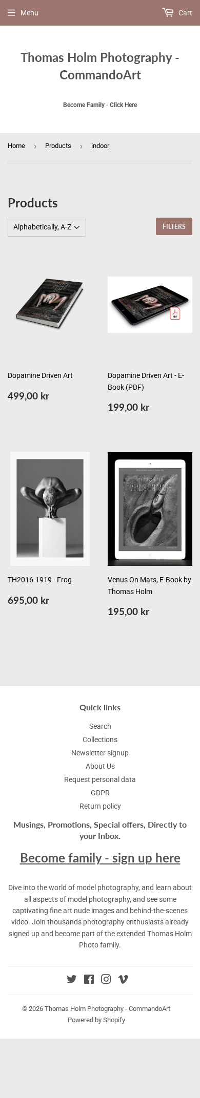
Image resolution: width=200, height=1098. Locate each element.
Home (16, 146)
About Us (100, 766)
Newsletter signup (100, 753)
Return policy (100, 806)
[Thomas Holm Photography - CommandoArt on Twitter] (72, 981)
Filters (174, 226)
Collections (100, 739)
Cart (184, 13)
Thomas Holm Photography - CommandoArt (100, 66)
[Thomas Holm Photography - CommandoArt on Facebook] (89, 981)
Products (58, 146)
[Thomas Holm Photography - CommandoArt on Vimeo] (123, 981)
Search (100, 726)
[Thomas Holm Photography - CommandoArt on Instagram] (106, 981)
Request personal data (100, 779)
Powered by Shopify (96, 1020)
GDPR (100, 793)
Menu (29, 13)
